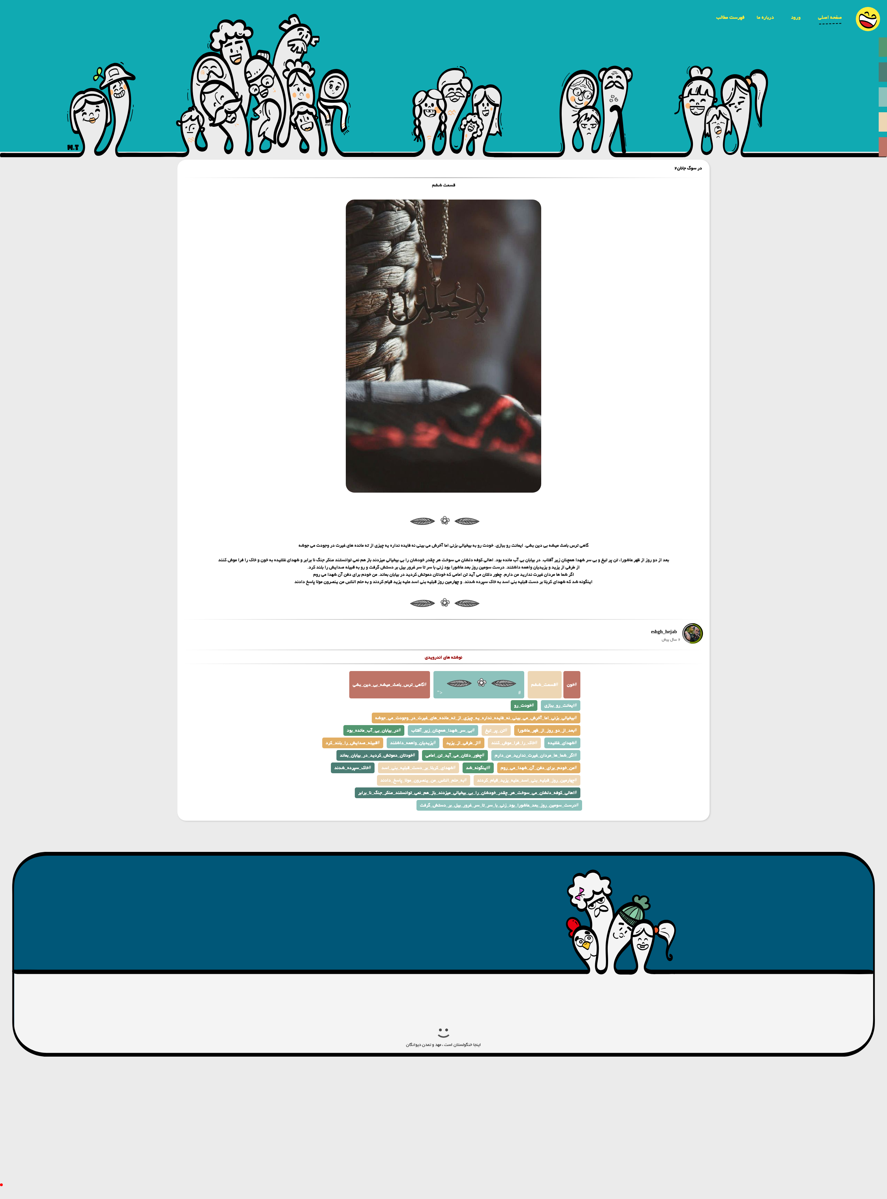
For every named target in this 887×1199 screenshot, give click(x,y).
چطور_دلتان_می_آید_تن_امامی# (454, 755)
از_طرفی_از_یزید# (463, 743)
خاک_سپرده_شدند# (352, 768)
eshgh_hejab (664, 632)
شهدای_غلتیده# (562, 743)
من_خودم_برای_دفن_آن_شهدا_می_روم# (539, 768)
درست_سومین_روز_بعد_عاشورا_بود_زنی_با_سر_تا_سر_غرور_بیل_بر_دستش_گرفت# (499, 805)
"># (479, 693)
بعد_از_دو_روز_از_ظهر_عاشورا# (547, 730)
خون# (572, 684)
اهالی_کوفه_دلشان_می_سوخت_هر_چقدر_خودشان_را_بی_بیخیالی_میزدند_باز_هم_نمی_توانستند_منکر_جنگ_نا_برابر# (467, 792)
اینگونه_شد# (478, 768)
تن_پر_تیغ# (496, 730)
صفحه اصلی (830, 17)
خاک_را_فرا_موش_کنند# (514, 743)
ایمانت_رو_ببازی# (560, 705)
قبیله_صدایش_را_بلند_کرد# (353, 743)
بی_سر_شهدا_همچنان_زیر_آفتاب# (443, 730)
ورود (796, 17)
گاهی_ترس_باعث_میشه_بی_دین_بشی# (390, 684)
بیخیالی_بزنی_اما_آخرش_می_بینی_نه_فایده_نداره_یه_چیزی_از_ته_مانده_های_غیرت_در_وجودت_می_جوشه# (476, 718)
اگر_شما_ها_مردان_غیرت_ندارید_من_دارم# (536, 755)
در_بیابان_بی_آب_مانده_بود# (374, 730)
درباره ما (765, 17)
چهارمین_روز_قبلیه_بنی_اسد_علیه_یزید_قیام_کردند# (527, 780)
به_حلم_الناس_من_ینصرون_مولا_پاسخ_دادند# (423, 780)
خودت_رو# (524, 705)
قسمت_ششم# (544, 684)
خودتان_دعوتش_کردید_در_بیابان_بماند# (377, 755)
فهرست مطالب (730, 17)
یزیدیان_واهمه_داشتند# (413, 743)
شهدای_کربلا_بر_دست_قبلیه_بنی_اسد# (418, 768)
